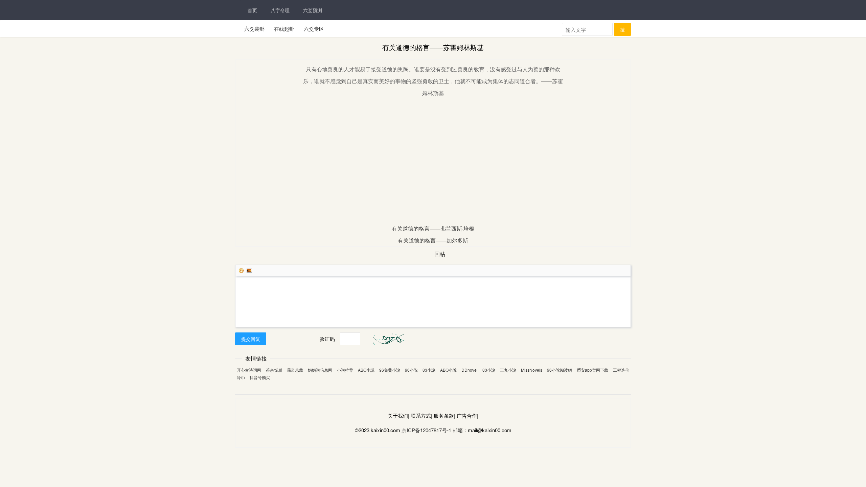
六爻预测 (312, 10)
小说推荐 (345, 370)
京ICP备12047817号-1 (426, 430)
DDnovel (469, 370)
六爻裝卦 (254, 28)
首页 (252, 10)
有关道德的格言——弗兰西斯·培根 (433, 228)
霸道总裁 (295, 370)
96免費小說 (389, 370)
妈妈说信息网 (320, 370)
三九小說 (508, 370)
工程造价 (621, 370)
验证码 (327, 338)
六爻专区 (314, 28)
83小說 (429, 370)
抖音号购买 (260, 377)
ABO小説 (366, 370)
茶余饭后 (274, 370)
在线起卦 (284, 28)
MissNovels (531, 370)
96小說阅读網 (559, 370)
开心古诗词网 (249, 370)
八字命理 (280, 10)
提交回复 (250, 338)
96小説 (411, 370)
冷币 (241, 377)
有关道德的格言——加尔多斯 (433, 240)
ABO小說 (448, 370)
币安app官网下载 (592, 370)
